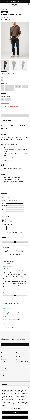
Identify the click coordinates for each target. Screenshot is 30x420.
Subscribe (15, 345)
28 (2, 86)
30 (9, 86)
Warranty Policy (5, 373)
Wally (4, 305)
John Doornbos (6, 263)
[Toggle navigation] (2, 5)
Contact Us (4, 356)
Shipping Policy (4, 370)
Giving (17, 363)
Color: (4, 77)
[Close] (28, 388)
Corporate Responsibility (22, 361)
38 (2, 89)
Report (19, 289)
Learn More (4, 128)
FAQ (2, 377)
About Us (18, 356)
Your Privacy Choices (15, 408)
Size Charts (4, 366)
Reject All (15, 412)
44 (13, 89)
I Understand (15, 417)
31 (12, 86)
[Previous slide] (1, 1)
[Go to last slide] (4, 40)
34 (23, 86)
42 (9, 89)
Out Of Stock (15, 116)
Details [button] (21, 1)
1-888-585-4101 (5, 359)
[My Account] (25, 4)
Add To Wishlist (7, 120)
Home (2, 9)
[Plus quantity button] (16, 111)
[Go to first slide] (28, 1)
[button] (5, 65)
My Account (4, 361)
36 (26, 86)
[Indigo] (2, 80)
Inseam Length (5, 96)
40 (6, 89)
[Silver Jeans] (15, 5)
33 (19, 86)
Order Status (4, 368)
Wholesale (18, 359)
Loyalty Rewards (5, 363)
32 (16, 86)
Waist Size (4, 83)
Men (7, 9)
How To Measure (5, 103)
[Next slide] (26, 40)
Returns (3, 375)
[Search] (22, 5)
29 (6, 86)
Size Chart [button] (3, 93)
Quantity (3, 111)
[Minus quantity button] (9, 111)
